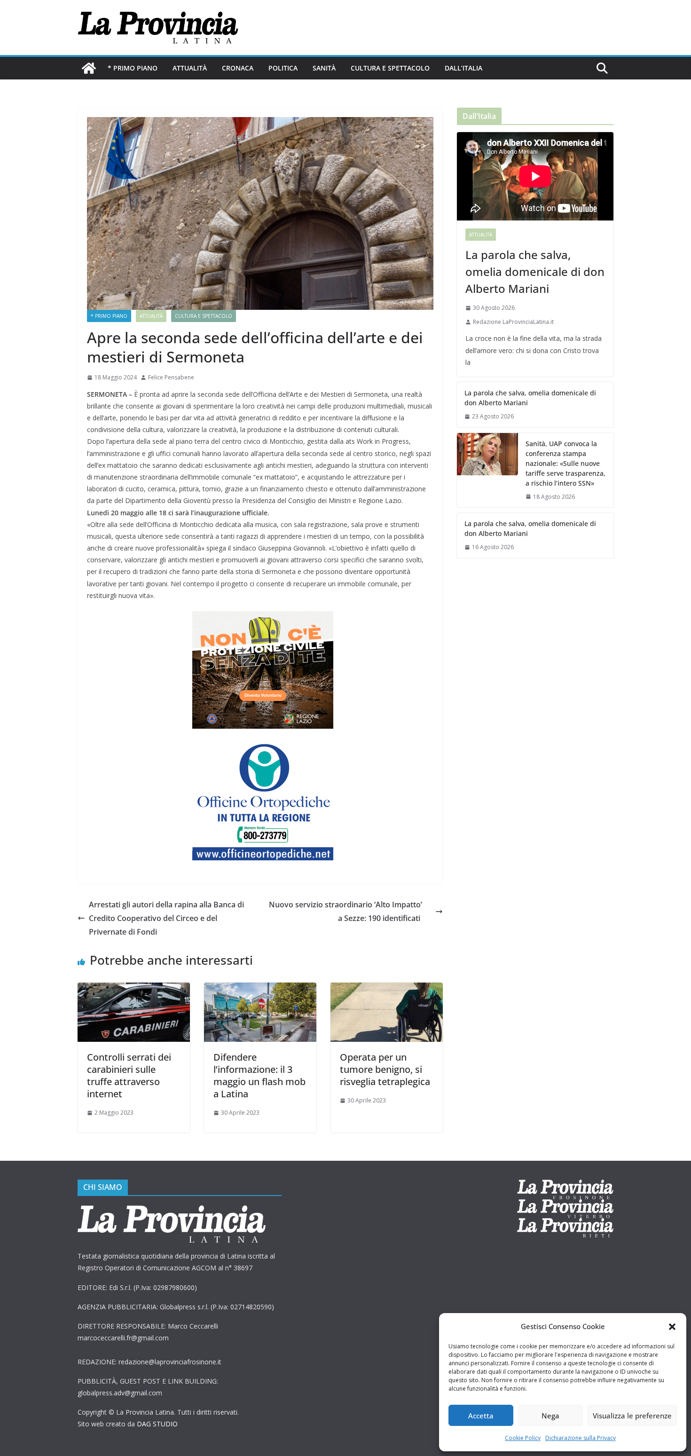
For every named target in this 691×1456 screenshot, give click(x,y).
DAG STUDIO (157, 1423)
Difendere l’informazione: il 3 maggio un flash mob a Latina (259, 1075)
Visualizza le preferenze (632, 1415)
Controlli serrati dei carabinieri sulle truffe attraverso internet (129, 1075)
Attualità (190, 67)
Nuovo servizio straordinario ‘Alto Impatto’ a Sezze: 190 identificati (345, 911)
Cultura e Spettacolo (390, 67)
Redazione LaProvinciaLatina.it (513, 322)
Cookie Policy (523, 1438)
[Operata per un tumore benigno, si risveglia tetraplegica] (386, 989)
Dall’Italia (463, 67)
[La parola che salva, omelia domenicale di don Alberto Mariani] (535, 176)
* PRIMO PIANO (132, 67)
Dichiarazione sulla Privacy (580, 1438)
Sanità (324, 67)
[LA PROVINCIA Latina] (89, 68)
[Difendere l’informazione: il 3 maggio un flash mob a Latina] (260, 989)
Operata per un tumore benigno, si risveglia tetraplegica (385, 1069)
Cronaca (237, 67)
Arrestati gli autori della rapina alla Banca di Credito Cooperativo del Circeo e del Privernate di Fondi (166, 918)
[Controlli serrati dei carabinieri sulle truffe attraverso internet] (134, 989)
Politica (283, 67)
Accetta (481, 1415)
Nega (550, 1415)
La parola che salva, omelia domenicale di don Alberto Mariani (535, 271)
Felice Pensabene (171, 377)
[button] (672, 1326)
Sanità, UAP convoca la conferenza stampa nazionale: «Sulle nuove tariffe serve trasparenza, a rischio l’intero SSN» (565, 463)
